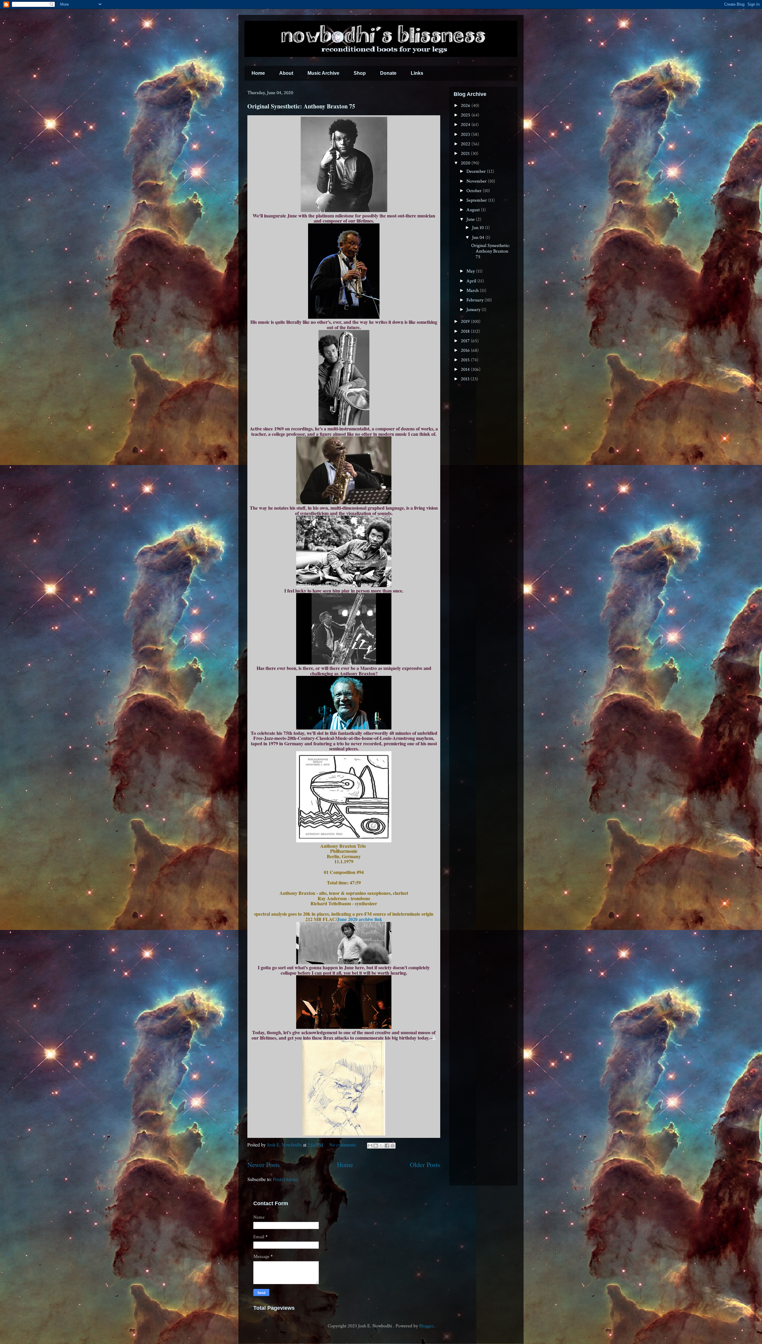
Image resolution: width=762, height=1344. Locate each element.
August (473, 210)
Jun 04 (478, 237)
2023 (466, 134)
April (471, 281)
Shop (360, 73)
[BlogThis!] (376, 1146)
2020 (466, 163)
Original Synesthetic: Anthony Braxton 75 (301, 106)
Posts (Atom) (285, 1179)
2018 (466, 331)
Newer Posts (263, 1164)
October (474, 191)
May (471, 271)
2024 (466, 125)
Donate (388, 73)
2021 (466, 153)
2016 (466, 350)
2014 (466, 369)
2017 (466, 341)
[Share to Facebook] (387, 1146)
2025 (466, 115)
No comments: (343, 1144)
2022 (466, 144)
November (477, 181)
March (473, 290)
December (476, 171)
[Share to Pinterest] (393, 1146)
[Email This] (370, 1146)
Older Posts (425, 1164)
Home (258, 73)
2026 (466, 105)
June (471, 219)
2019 (466, 321)
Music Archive (323, 73)
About (286, 73)
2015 (466, 360)
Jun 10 (478, 228)
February (475, 300)
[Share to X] (381, 1146)
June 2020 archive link (359, 919)
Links (417, 73)
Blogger (426, 1326)
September (477, 200)
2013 (466, 379)
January (474, 310)
